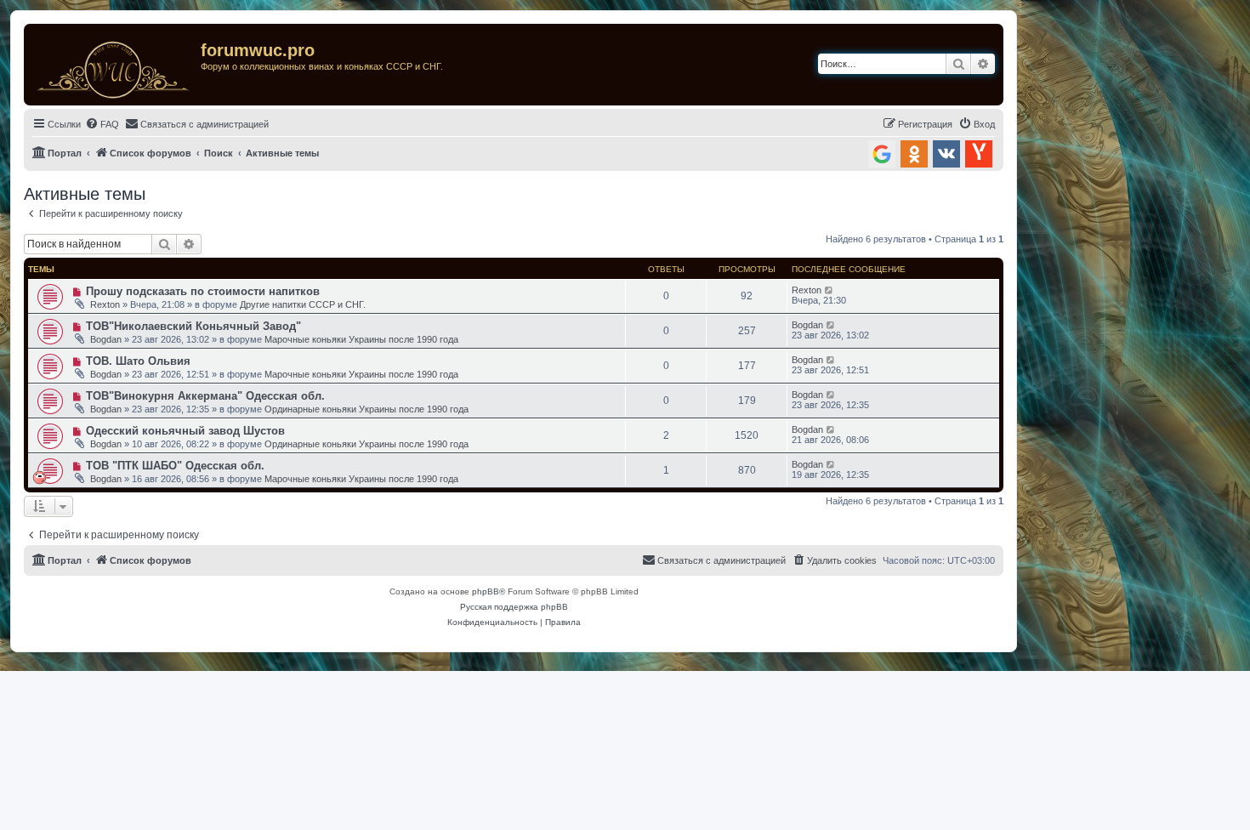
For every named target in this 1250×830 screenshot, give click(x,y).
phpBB (485, 591)
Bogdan (106, 339)
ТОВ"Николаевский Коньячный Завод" (193, 326)
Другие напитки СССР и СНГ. (303, 304)
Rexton (105, 304)
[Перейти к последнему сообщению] (829, 290)
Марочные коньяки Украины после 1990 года (361, 339)
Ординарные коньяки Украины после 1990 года (366, 409)
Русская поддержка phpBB (514, 606)
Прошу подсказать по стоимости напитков (203, 291)
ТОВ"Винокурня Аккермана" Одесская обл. (205, 395)
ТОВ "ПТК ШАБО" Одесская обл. (175, 465)
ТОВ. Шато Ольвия (138, 361)
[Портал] (114, 64)
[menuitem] (102, 124)
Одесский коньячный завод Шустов (185, 430)
